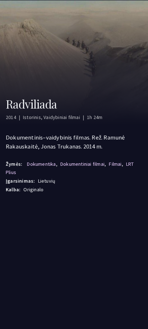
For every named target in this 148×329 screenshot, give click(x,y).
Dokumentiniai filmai (82, 164)
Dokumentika (41, 164)
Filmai (115, 164)
